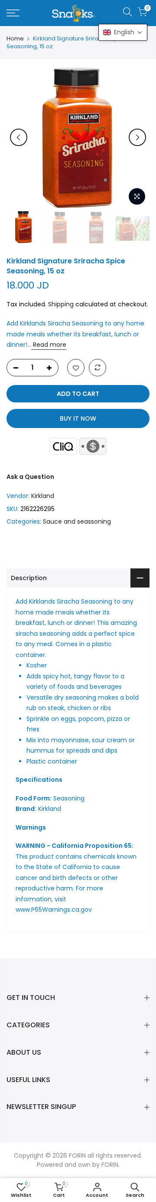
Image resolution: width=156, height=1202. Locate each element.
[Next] (137, 137)
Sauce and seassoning (77, 521)
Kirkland (42, 495)
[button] (123, 32)
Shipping (61, 304)
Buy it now (78, 418)
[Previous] (18, 137)
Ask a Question (30, 476)
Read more (48, 344)
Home (15, 39)
